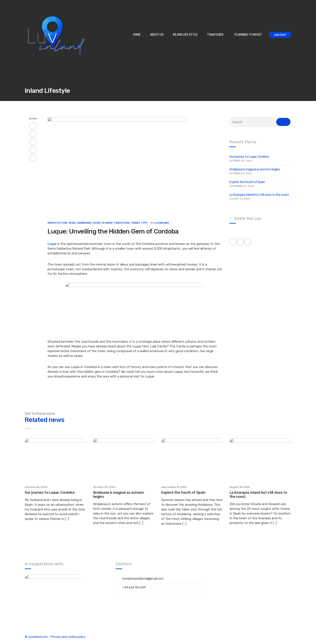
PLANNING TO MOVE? (248, 35)
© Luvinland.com (36, 637)
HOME (137, 35)
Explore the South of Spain (247, 182)
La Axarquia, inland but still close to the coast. (259, 195)
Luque (52, 244)
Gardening (84, 222)
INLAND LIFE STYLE (185, 35)
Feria (72, 222)
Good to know (102, 222)
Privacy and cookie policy (68, 637)
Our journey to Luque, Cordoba (249, 157)
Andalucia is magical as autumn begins (254, 169)
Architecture (57, 222)
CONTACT (280, 34)
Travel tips (139, 222)
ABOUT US (157, 35)
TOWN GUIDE (215, 35)
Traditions (121, 222)
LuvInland (162, 222)
